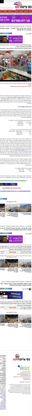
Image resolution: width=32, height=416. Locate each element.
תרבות (4, 366)
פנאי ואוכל (4, 378)
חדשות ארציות (11, 13)
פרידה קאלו (3, 401)
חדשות (26, 11)
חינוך (5, 359)
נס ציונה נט (28, 26)
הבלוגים (4, 386)
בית (30, 11)
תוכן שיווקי (4, 370)
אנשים (5, 11)
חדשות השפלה (19, 13)
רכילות (4, 364)
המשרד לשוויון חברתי (19, 149)
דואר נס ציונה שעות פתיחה (24, 106)
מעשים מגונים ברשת (25, 300)
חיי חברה (10, 11)
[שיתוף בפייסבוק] (10, 33)
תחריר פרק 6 (3, 404)
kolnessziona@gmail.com (22, 374)
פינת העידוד (3, 384)
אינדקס (4, 376)
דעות (4, 371)
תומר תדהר (3, 401)
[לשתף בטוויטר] (6, 33)
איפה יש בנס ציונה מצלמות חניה (11, 188)
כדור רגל (4, 362)
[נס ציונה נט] (21, 361)
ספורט (21, 11)
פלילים (4, 13)
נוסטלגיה (3, 367)
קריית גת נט (3, 398)
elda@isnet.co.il (26, 379)
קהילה (16, 11)
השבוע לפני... (3, 368)
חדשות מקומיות (27, 13)
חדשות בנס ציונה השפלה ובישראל (15, 26)
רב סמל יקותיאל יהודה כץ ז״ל (23, 244)
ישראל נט (4, 395)
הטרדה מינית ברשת (17, 300)
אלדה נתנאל (15, 376)
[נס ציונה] (22, 9)
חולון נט (4, 399)
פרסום (4, 400)
